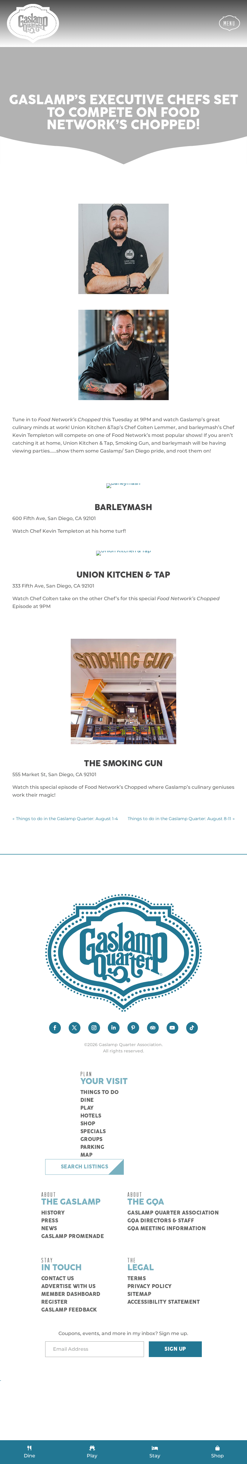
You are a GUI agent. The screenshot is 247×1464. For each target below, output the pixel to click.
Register (54, 1302)
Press (49, 1220)
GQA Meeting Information (166, 1228)
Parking (92, 1147)
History (53, 1213)
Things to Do (99, 1092)
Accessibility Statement (163, 1302)
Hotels (91, 1116)
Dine (87, 1100)
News (49, 1228)
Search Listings (84, 1167)
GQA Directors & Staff (160, 1220)
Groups (91, 1139)
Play (87, 1108)
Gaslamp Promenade (72, 1236)
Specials (93, 1131)
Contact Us (57, 1278)
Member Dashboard (71, 1294)
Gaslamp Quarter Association (173, 1213)
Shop (87, 1123)
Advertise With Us (68, 1286)
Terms (136, 1278)
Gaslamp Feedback (69, 1310)
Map (86, 1155)
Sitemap (139, 1294)
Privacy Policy (149, 1286)
